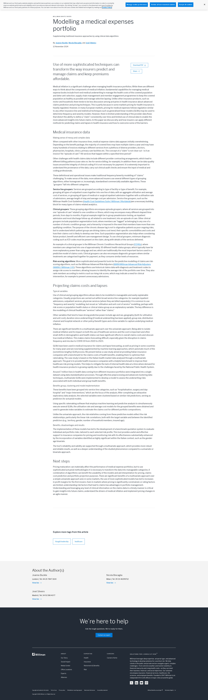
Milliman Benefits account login (154, 690)
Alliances (64, 677)
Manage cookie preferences (137, 5)
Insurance (87, 662)
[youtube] (141, 682)
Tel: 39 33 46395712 (120, 579)
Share (135, 71)
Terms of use (54, 690)
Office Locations (66, 670)
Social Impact (65, 662)
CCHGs (137, 244)
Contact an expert (104, 635)
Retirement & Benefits (91, 666)
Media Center (65, 666)
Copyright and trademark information (40, 690)
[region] (104, 5)
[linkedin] (136, 682)
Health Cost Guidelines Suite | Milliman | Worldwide (107, 201)
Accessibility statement (102, 690)
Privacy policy (62, 690)
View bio (35, 583)
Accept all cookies (185, 5)
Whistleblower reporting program (74, 690)
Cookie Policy (107, 7)
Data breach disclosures (89, 690)
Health (86, 658)
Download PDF (138, 65)
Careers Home (112, 658)
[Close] (204, 4)
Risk (85, 670)
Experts (63, 673)
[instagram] (146, 682)
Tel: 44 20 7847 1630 (48, 579)
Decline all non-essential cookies (163, 5)
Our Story (64, 658)
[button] (131, 682)
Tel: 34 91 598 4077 (47, 595)
